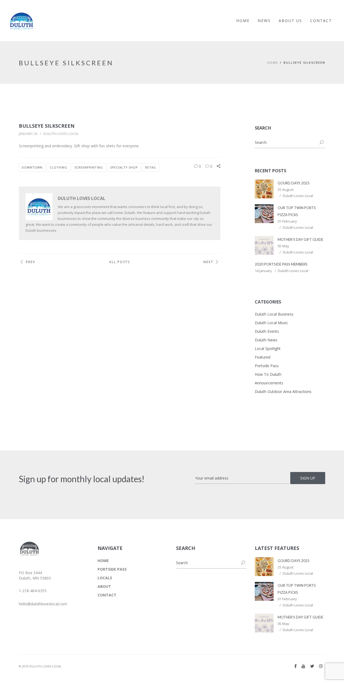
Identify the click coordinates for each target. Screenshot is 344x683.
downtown (32, 167)
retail (150, 167)
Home (272, 62)
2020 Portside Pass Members (281, 264)
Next (208, 262)
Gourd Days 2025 (294, 183)
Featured (262, 357)
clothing (58, 167)
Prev (30, 262)
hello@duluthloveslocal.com (43, 603)
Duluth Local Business (274, 314)
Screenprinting (88, 167)
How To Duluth (268, 374)
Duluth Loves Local (61, 133)
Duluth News (266, 339)
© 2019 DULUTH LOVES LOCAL (40, 666)
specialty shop (124, 167)
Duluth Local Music (271, 322)
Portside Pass (267, 365)
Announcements (269, 382)
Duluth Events (267, 331)
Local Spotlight (268, 348)
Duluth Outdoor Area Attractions (283, 391)
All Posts (119, 262)
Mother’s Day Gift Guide (300, 239)
